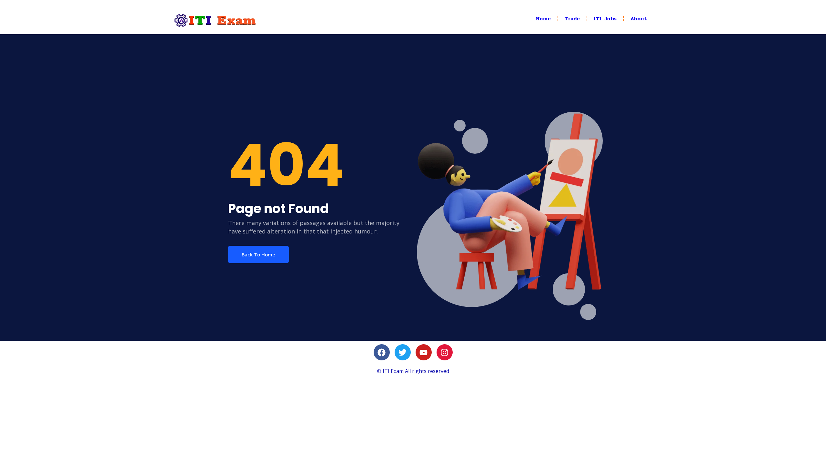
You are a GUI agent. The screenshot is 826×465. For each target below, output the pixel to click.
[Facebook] (382, 352)
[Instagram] (445, 352)
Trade (572, 19)
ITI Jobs (605, 19)
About (638, 19)
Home (543, 19)
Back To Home (258, 254)
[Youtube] (424, 352)
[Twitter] (403, 352)
